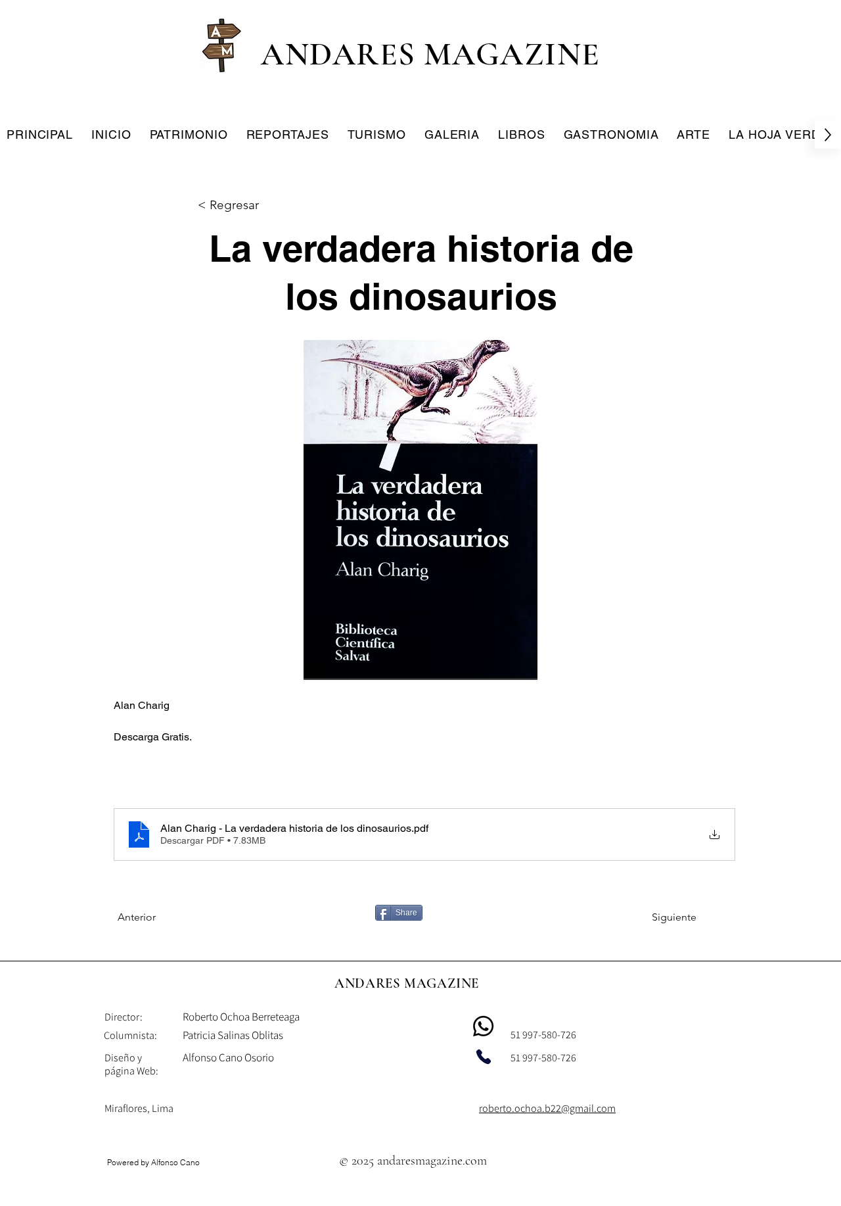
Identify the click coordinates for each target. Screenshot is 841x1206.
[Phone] (483, 1056)
